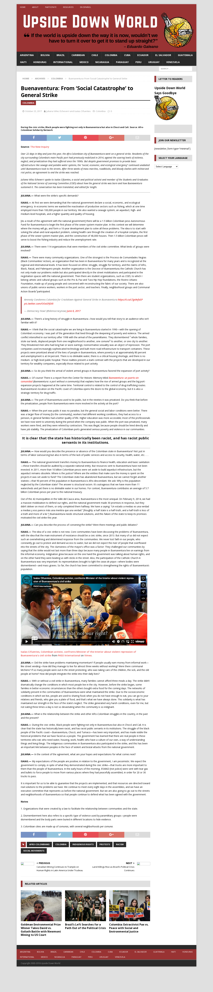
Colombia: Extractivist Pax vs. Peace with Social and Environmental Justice (128, 928)
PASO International (69, 655)
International (63, 62)
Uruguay (153, 62)
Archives (40, 78)
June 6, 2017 (74, 310)
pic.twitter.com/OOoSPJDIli (38, 303)
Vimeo (88, 655)
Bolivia (45, 55)
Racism (120, 844)
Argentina (27, 55)
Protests (105, 844)
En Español (85, 7)
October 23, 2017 (33, 111)
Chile (95, 55)
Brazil (61, 55)
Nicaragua (102, 62)
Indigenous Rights (83, 844)
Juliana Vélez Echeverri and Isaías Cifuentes (68, 111)
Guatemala (185, 55)
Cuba (127, 55)
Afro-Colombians (39, 844)
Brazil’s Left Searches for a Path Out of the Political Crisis (85, 926)
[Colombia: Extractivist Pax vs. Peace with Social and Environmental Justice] (129, 905)
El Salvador (163, 55)
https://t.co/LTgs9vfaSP (130, 299)
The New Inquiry (39, 146)
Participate (50, 7)
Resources (68, 7)
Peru (138, 62)
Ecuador (142, 55)
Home (22, 7)
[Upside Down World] (106, 49)
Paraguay (122, 62)
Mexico (84, 62)
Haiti (23, 62)
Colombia (111, 55)
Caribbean (78, 55)
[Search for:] (175, 68)
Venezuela (173, 62)
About (35, 7)
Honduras (39, 62)
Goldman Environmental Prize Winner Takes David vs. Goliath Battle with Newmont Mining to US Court (41, 930)
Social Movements (33, 850)
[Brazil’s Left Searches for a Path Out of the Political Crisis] (85, 905)
